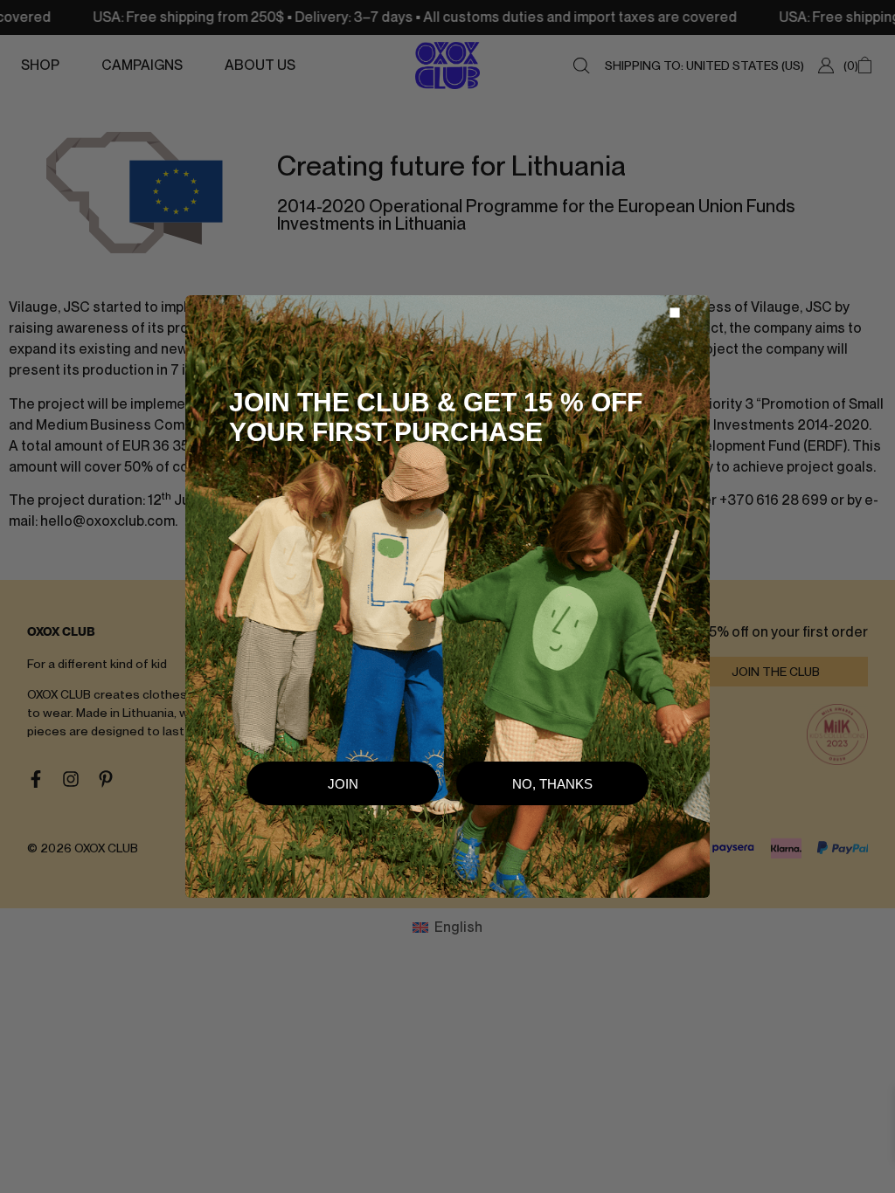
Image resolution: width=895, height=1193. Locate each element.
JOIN (343, 783)
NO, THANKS (552, 783)
